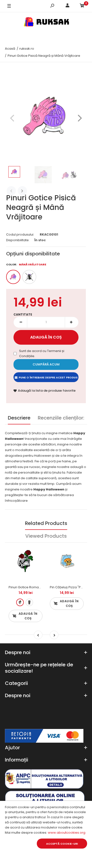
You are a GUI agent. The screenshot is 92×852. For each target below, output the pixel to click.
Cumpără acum (46, 364)
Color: (26, 264)
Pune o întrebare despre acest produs (48, 377)
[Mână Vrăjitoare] (13, 277)
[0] (82, 6)
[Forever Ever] (29, 602)
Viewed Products (46, 536)
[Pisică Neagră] (29, 277)
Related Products (46, 523)
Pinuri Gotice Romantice (28, 587)
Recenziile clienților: (61, 417)
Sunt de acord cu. (41, 353)
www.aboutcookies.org (66, 832)
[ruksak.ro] (46, 22)
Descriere (19, 417)
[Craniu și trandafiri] (20, 602)
